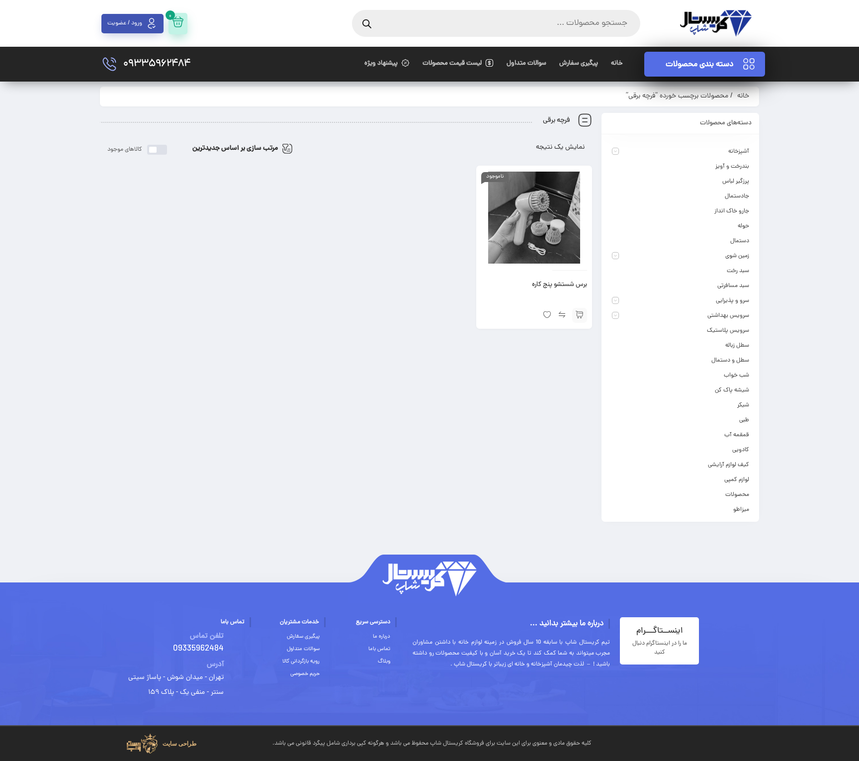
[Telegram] (723, 741)
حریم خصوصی (305, 674)
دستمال (739, 241)
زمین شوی (737, 256)
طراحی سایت (180, 743)
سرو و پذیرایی (732, 300)
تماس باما (379, 649)
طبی (744, 420)
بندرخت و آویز (732, 166)
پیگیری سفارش (303, 637)
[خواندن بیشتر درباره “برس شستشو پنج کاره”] (579, 315)
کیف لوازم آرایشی (728, 465)
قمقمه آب (736, 435)
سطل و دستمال (730, 360)
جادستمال (737, 196)
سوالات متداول (303, 649)
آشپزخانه (738, 151)
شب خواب (736, 375)
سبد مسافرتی (733, 286)
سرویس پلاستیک (728, 330)
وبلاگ (384, 662)
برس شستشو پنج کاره (559, 285)
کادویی (740, 450)
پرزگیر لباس (735, 181)
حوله (743, 226)
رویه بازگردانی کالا (301, 662)
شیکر (743, 405)
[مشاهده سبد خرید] (178, 23)
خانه (743, 96)
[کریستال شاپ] (716, 23)
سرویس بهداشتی (728, 315)
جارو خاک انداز (731, 211)
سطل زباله (737, 345)
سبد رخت (738, 271)
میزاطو (741, 509)
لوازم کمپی (736, 480)
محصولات (737, 494)
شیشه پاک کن (732, 390)
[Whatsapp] (752, 741)
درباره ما (381, 637)
